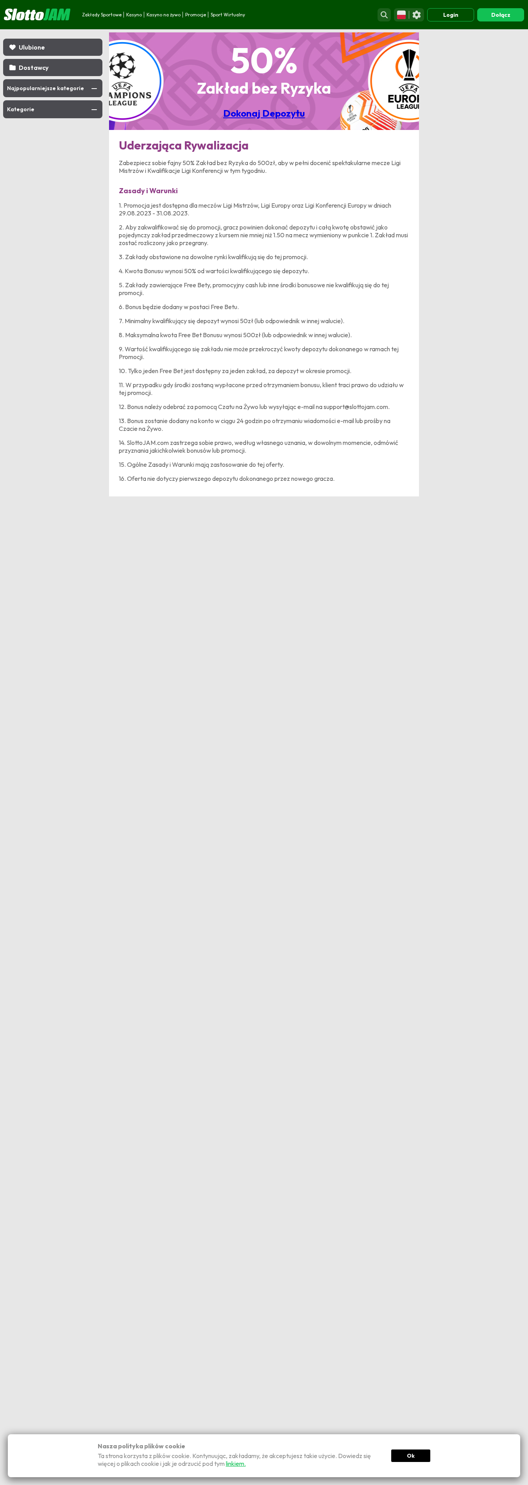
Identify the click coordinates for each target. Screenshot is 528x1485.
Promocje (195, 15)
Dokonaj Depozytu (264, 113)
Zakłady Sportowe (102, 15)
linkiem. (236, 1463)
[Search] (384, 14)
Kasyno (134, 15)
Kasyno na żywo (164, 15)
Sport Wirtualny (228, 15)
